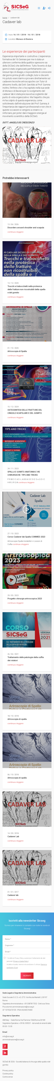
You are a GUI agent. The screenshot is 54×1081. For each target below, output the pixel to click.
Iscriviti (27, 976)
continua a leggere (15, 232)
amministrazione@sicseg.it (13, 1040)
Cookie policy (8, 1074)
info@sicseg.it (8, 1036)
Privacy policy (8, 1071)
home (5, 18)
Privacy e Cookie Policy (20, 961)
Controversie (8, 1077)
